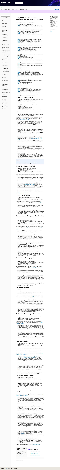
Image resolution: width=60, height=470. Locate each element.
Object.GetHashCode (26, 356)
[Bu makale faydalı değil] (51, 31)
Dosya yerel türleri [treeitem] (4, 90)
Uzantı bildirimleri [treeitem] (4, 65)
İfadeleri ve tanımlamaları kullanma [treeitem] (5, 87)
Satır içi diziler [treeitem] (4, 77)
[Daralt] (10, 14)
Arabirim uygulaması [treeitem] (5, 58)
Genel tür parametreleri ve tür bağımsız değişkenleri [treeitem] (6, 55)
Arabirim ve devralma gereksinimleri (53, 24)
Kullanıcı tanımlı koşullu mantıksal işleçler (25, 268)
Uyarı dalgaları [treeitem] (4, 99)
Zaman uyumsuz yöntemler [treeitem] (6, 56)
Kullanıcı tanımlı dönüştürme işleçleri (30, 175)
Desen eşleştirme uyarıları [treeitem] (5, 71)
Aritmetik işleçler (31, 296)
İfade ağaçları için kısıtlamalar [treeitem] (4, 82)
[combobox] (5, 15)
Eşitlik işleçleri (25, 354)
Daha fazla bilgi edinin (36, 444)
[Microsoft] (1, 7)
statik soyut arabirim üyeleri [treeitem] (6, 92)
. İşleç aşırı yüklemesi (20, 175)
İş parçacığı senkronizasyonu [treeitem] (4, 94)
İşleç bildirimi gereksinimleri (54, 17)
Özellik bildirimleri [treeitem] (4, 48)
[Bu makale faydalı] (50, 31)
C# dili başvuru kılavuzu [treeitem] (5, 17)
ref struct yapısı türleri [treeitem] (5, 62)
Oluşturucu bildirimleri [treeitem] (5, 47)
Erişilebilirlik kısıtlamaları (20, 203)
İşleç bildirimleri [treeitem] (4, 50)
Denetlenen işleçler (52, 22)
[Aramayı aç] (54, 7)
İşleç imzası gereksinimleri (54, 16)
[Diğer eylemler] (43, 15)
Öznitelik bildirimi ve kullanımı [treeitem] (5, 42)
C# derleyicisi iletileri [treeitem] (5, 38)
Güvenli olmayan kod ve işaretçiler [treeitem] (5, 31)
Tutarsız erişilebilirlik (53, 18)
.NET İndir (57, 9)
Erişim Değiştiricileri (39, 202)
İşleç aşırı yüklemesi (23, 119)
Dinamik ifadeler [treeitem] (4, 96)
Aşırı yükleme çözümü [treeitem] (5, 80)
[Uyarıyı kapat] (58, 1)
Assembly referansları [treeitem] (5, 45)
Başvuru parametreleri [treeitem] (5, 59)
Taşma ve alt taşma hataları (54, 26)
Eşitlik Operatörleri (52, 25)
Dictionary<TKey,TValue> (26, 357)
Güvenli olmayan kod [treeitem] (5, 97)
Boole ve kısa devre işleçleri (54, 21)
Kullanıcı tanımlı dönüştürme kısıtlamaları (54, 20)
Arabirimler (21, 323)
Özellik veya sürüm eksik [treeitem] (5, 44)
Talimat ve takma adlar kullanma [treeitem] (5, 85)
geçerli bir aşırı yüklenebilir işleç (30, 184)
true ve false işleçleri (34, 267)
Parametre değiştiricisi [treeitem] (5, 68)
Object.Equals (18, 352)
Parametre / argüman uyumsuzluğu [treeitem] (5, 52)
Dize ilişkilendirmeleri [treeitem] (5, 74)
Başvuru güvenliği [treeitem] (4, 61)
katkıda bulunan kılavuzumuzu (20, 455)
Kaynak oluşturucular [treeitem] (5, 89)
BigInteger (22, 433)
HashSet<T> (33, 357)
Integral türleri (25, 395)
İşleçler (28, 119)
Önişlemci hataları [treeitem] (4, 40)
